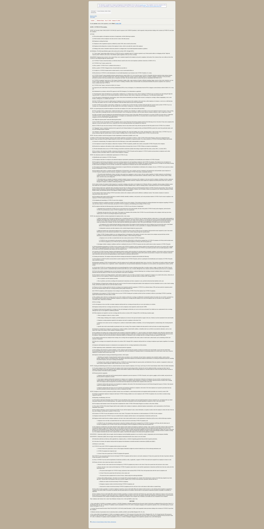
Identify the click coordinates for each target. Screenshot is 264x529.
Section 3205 (118, 23)
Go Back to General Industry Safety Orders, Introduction (103, 521)
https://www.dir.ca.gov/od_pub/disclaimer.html (152, 6)
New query (92, 17)
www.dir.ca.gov (143, 4)
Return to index (93, 16)
